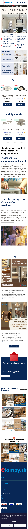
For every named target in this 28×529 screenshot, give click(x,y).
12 (18, 142)
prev (1, 91)
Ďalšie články (14, 347)
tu (6, 518)
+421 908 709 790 (6, 492)
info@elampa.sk (6, 495)
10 (16, 142)
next (25, 91)
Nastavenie (13, 521)
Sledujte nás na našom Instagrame (13, 441)
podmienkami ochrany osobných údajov (12, 373)
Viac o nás (7, 225)
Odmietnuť (7, 526)
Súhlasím (20, 526)
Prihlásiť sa (5, 377)
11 (17, 142)
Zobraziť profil (22, 390)
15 (22, 142)
